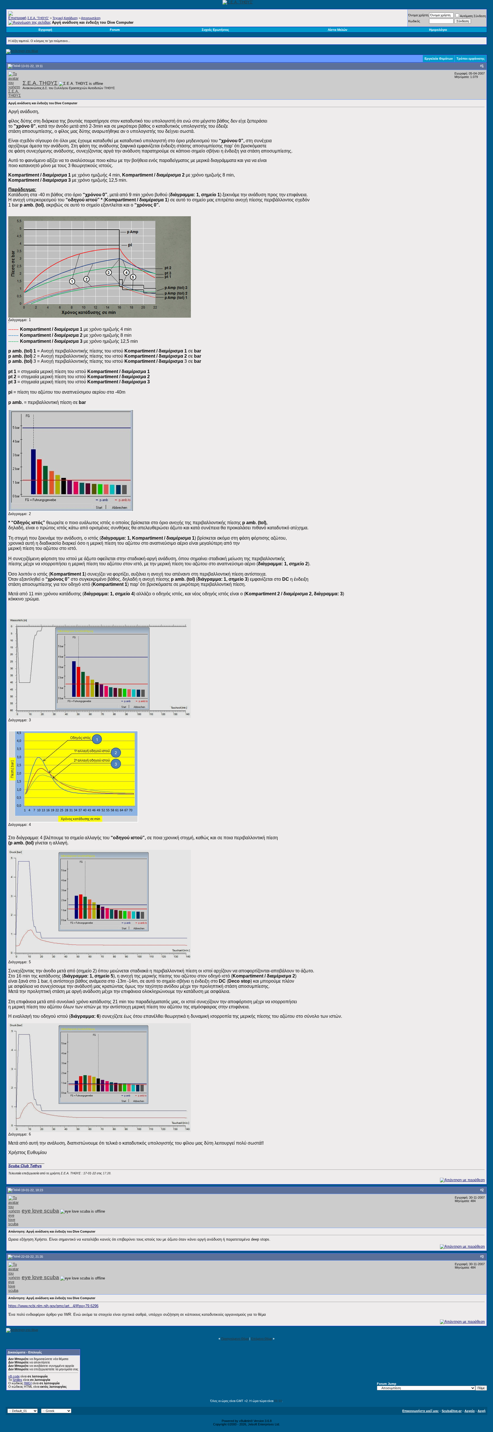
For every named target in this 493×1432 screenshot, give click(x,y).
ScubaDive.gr (452, 1411)
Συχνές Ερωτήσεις (215, 29)
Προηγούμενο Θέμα (234, 1338)
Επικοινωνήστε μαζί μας (420, 1411)
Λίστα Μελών (337, 29)
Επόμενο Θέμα (261, 1338)
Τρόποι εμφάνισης (470, 58)
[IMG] (28, 1383)
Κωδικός (414, 21)
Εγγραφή (45, 29)
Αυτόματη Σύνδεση (473, 16)
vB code (14, 1376)
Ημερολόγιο (438, 29)
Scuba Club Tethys (25, 1166)
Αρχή (482, 1411)
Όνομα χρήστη (418, 15)
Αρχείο (469, 1411)
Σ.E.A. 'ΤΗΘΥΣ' (38, 18)
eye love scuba (40, 1211)
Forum (115, 29)
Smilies (17, 1379)
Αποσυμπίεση (90, 18)
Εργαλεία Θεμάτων (439, 58)
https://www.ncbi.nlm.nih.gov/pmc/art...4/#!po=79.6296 (53, 1306)
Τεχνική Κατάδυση (65, 18)
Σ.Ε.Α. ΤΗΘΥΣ (40, 83)
